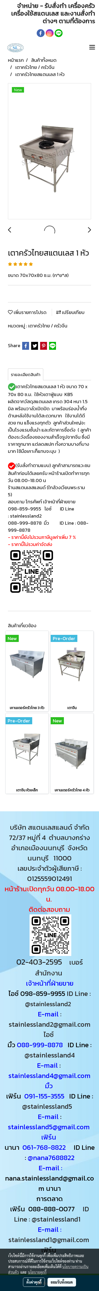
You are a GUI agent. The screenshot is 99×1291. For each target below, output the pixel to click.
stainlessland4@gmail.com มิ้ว (49, 1080)
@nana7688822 (51, 1157)
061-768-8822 (45, 1147)
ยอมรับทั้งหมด (62, 1282)
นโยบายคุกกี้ (37, 1272)
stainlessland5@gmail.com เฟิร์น (49, 1132)
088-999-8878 (40, 1045)
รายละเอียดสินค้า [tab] (25, 374)
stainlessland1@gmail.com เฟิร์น (49, 1244)
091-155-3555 (44, 1096)
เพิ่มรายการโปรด (29, 312)
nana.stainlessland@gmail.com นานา (49, 1183)
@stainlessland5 (48, 1106)
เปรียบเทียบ (72, 312)
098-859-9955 (42, 993)
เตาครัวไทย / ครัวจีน (47, 325)
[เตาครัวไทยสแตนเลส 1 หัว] (49, 151)
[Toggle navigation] (92, 47)
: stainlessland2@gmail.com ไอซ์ (50, 1024)
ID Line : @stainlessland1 (51, 1214)
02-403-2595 (39, 962)
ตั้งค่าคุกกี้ (33, 1282)
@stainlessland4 (50, 1055)
